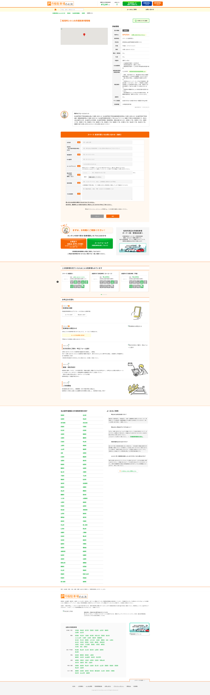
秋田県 (96, 630)
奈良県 (96, 660)
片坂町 (62, 441)
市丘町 (84, 419)
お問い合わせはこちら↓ (138, 35)
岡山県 (87, 665)
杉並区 (92, 642)
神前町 (84, 445)
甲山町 (84, 441)
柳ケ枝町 (63, 581)
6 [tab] (107, 294)
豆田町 (62, 559)
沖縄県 (112, 671)
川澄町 (62, 457)
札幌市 (77, 632)
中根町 (84, 521)
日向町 (62, 540)
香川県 (96, 665)
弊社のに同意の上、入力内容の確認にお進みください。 (106, 209)
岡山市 (77, 667)
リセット (97, 216)
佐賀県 (82, 671)
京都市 (82, 662)
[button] (84, 34)
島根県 (82, 665)
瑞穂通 (84, 562)
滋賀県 (77, 660)
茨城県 (103, 635)
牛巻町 (84, 426)
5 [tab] (106, 294)
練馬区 (103, 644)
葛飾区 (103, 640)
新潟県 (77, 649)
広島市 (82, 667)
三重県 (92, 655)
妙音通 (84, 566)
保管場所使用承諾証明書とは (137, 71)
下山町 (84, 475)
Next (152, 281)
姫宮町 (84, 540)
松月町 (84, 479)
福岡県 (77, 671)
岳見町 (84, 506)
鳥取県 (77, 665)
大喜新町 (85, 498)
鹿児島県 (97, 671)
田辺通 (62, 509)
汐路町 (84, 472)
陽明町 (84, 581)
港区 (81, 646)
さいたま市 (78, 638)
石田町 (62, 419)
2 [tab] (102, 294)
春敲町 (62, 479)
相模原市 (99, 638)
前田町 (84, 551)
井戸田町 (63, 422)
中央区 (82, 644)
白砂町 (62, 483)
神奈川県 (97, 635)
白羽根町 (85, 483)
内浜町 (84, 430)
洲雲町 (84, 487)
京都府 (82, 660)
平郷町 (84, 544)
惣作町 (84, 494)
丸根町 (84, 559)
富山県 (82, 649)
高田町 (84, 502)
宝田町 (62, 547)
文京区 (77, 646)
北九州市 (82, 673)
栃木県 (108, 635)
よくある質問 (89, 686)
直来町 (62, 521)
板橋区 (87, 640)
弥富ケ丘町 (86, 574)
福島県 (106, 630)
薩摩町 (62, 468)
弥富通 (84, 578)
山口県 (101, 665)
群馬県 (77, 635)
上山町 (62, 449)
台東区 (77, 644)
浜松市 (82, 657)
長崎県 (87, 671)
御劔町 (62, 566)
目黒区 (85, 646)
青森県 (82, 630)
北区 (107, 640)
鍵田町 (84, 438)
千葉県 (87, 635)
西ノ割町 (85, 525)
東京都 (92, 635)
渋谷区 (82, 642)
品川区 (77, 642)
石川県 (87, 649)
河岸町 (84, 453)
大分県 (103, 671)
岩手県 (87, 630)
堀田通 (84, 547)
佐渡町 (84, 468)
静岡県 (82, 655)
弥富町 (62, 578)
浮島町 (62, 426)
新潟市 (77, 652)
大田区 (98, 640)
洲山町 (62, 491)
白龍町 (62, 532)
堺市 (86, 662)
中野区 (98, 644)
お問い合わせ (108, 686)
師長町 (62, 574)
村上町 (62, 570)
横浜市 (94, 638)
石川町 (84, 415)
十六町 (62, 498)
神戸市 (77, 662)
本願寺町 (63, 551)
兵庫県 (92, 660)
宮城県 (92, 630)
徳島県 (111, 665)
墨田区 (96, 642)
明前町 (84, 570)
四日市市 (98, 657)
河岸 (62, 453)
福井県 (92, 649)
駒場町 (62, 464)
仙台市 (82, 632)
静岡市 (77, 657)
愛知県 (68, 13)
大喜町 (62, 502)
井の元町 (85, 422)
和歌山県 (102, 660)
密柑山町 (63, 562)
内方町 (62, 430)
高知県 (116, 665)
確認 (113, 216)
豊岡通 (62, 517)
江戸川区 (92, 640)
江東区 (111, 640)
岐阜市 (93, 657)
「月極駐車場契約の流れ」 (136, 436)
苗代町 (84, 517)
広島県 (92, 665)
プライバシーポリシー (95, 209)
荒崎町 (62, 415)
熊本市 (77, 673)
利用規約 (135, 686)
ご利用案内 (80, 686)
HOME (73, 686)
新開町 (62, 487)
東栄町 (84, 513)
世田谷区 (102, 642)
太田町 (62, 434)
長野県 (101, 649)
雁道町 (84, 457)
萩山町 (84, 528)
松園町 (84, 555)
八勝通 (84, 532)
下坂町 (62, 475)
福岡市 (88, 673)
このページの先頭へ (139, 680)
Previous (57, 281)
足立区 (77, 640)
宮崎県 (108, 671)
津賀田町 (85, 509)
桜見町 (83, 13)
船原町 (62, 544)
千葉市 (84, 638)
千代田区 (87, 644)
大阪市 (90, 662)
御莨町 (84, 434)
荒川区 (82, 640)
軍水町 (84, 460)
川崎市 (89, 638)
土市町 (62, 513)
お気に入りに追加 (142, 20)
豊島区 (93, 644)
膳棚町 (62, 494)
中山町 (62, 525)
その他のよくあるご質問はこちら (128, 471)
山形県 (101, 630)
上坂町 (62, 445)
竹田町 (62, 506)
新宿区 (87, 642)
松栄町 (62, 555)
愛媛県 (106, 665)
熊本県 (92, 671)
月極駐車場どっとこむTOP (58, 13)
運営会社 (129, 686)
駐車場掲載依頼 (98, 686)
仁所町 (62, 528)
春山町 (84, 536)
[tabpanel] (105, 281)
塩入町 (62, 472)
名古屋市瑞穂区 (76, 13)
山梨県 (96, 649)
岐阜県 (77, 655)
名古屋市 (87, 657)
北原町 (62, 460)
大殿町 (62, 438)
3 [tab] (103, 294)
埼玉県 (82, 635)
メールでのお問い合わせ (77, 335)
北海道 (77, 630)
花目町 (62, 536)
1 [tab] (101, 294)
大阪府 (87, 660)
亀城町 (84, 449)
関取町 (84, 491)
